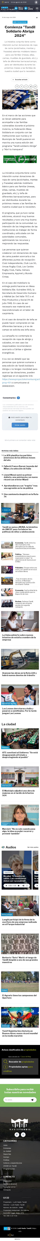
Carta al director (10, 1184)
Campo (6, 1157)
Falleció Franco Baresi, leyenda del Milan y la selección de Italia (21, 467)
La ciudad (7, 1151)
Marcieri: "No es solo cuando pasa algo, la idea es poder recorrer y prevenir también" (18, 831)
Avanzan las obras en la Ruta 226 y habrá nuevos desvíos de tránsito (19, 674)
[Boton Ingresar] (36, 2)
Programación (9, 1169)
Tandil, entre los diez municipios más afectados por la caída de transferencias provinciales (25, 545)
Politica (6, 1160)
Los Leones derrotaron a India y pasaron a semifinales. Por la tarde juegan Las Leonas (19, 710)
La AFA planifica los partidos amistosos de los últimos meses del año (19, 457)
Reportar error (9, 1187)
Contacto (7, 1190)
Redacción (7, 1181)
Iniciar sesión (20, 425)
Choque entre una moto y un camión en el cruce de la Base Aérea (26, 569)
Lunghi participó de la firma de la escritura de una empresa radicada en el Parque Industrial (19, 921)
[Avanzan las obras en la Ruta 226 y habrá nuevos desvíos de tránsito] (20, 659)
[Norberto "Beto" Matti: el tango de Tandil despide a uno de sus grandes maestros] (20, 944)
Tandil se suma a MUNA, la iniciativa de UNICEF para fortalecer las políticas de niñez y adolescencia (20, 529)
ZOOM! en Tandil (10, 1166)
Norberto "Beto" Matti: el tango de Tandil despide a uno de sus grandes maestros (20, 959)
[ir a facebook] (17, 1134)
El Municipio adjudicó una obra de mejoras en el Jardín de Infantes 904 (18, 793)
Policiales (7, 1148)
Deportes (7, 1154)
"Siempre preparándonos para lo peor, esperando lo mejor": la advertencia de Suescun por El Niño (25, 558)
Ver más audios (32, 847)
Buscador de (21, 1062)
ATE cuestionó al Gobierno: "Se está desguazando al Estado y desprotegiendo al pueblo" (20, 754)
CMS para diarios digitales (20, 1235)
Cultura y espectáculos (12, 1163)
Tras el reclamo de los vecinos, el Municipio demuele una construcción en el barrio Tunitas (25, 581)
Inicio (5, 1145)
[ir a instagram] (23, 1134)
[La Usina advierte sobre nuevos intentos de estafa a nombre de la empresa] (20, 621)
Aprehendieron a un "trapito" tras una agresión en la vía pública (20, 487)
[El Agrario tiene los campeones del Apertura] (20, 981)
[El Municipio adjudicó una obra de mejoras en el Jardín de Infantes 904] (20, 776)
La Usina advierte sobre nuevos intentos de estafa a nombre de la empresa (19, 637)
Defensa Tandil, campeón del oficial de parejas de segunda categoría (24, 604)
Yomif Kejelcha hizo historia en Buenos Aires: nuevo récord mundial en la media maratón (20, 1033)
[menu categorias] (37, 8)
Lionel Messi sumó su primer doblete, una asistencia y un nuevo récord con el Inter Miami (21, 477)
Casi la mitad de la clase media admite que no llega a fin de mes (26, 592)
